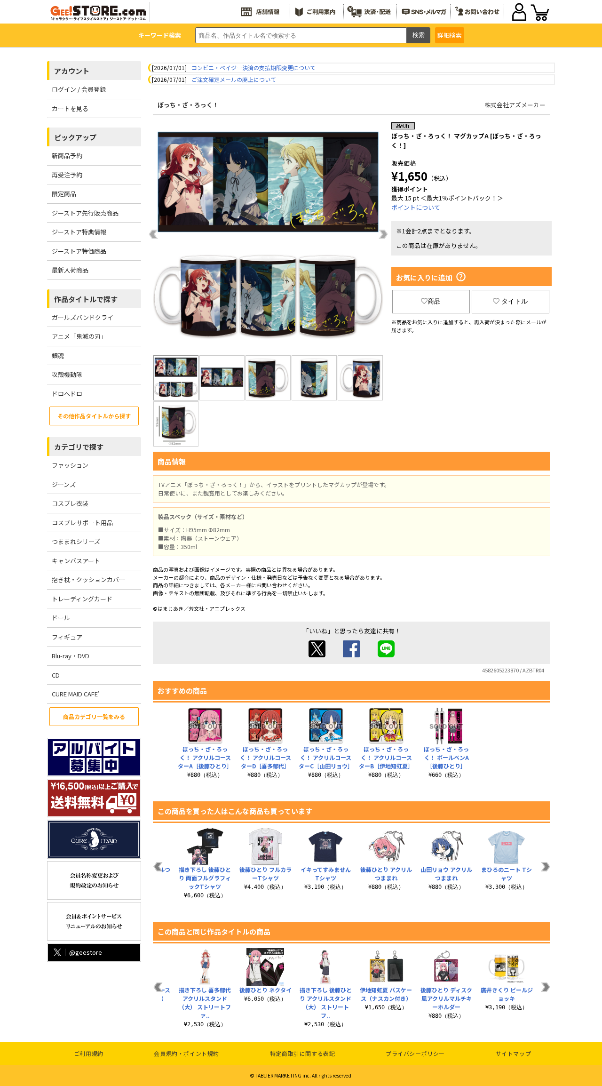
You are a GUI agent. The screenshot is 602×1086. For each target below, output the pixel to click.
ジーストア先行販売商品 (85, 212)
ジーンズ (64, 484)
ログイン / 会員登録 (79, 89)
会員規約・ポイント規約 (186, 1053)
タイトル (514, 301)
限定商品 (64, 193)
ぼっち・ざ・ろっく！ (188, 104)
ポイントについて (415, 207)
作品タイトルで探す (86, 299)
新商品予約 (67, 155)
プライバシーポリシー (415, 1053)
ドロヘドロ (67, 393)
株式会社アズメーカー (515, 104)
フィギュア (67, 636)
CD (56, 675)
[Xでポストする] (317, 654)
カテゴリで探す (78, 447)
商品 (434, 301)
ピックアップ (75, 137)
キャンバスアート (76, 560)
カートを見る (70, 108)
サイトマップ (513, 1053)
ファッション (70, 465)
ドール (61, 617)
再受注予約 (67, 174)
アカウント (71, 71)
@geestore (85, 952)
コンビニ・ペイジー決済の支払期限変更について (253, 68)
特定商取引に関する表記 (302, 1053)
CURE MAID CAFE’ (76, 693)
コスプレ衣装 (70, 503)
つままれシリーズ (76, 541)
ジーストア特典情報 (79, 231)
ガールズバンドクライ (82, 317)
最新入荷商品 (70, 269)
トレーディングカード (82, 598)
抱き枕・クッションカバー (88, 579)
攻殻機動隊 (67, 374)
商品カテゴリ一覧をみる (94, 716)
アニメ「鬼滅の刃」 (79, 336)
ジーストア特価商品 (79, 251)
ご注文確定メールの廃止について (233, 79)
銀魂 (58, 355)
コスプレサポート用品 (82, 522)
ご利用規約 (88, 1053)
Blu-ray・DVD (70, 655)
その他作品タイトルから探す (94, 416)
